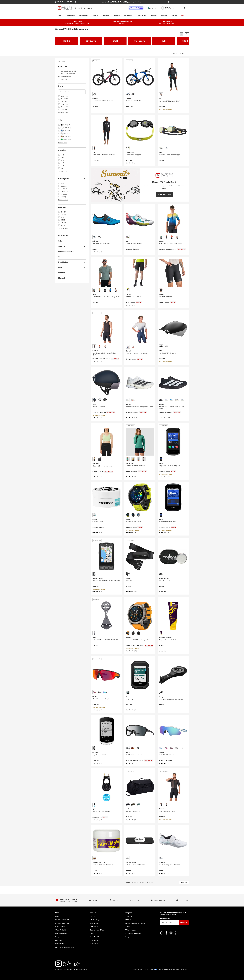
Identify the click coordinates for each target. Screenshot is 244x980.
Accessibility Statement (133, 933)
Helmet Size (63, 235)
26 (151, 882)
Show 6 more (62, 143)
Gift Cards (58, 940)
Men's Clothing (60, 926)
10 (145, 882)
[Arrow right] (187, 34)
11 (147, 882)
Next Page (184, 882)
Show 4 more (62, 171)
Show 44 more (63, 200)
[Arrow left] (181, 34)
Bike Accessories (61, 933)
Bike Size (62, 150)
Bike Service (94, 944)
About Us (128, 920)
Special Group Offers (97, 930)
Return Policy (94, 920)
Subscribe (183, 922)
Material (61, 278)
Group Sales (129, 937)
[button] (136, 8)
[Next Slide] (168, 2)
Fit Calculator (59, 944)
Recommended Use (65, 251)
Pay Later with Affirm (62, 923)
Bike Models (63, 262)
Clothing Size (63, 178)
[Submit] (75, 8)
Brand (60, 86)
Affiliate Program (130, 930)
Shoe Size (62, 207)
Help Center (94, 916)
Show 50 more (63, 112)
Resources (93, 913)
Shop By (61, 246)
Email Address (165, 919)
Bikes (57, 916)
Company (128, 913)
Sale (60, 241)
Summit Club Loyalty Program (135, 923)
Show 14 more (63, 228)
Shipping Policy (95, 940)
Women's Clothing (61, 930)
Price (60, 267)
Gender (61, 257)
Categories (62, 66)
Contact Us (128, 916)
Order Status (94, 926)
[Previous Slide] (75, 2)
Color (60, 120)
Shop (57, 913)
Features (61, 273)
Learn (92, 933)
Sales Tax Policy (95, 937)
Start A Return (95, 923)
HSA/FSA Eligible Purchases (64, 947)
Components (59, 937)
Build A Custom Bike (62, 920)
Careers (127, 926)
